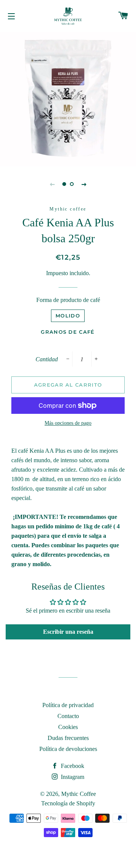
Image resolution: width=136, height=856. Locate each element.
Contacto (68, 716)
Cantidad (47, 359)
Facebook (71, 766)
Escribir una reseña (68, 631)
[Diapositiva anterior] (52, 184)
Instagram (71, 777)
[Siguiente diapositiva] (84, 184)
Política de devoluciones (68, 749)
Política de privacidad (68, 705)
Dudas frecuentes (68, 738)
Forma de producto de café (68, 300)
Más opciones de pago (68, 423)
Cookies (68, 727)
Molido (68, 316)
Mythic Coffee (78, 794)
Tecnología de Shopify (68, 803)
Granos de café (67, 332)
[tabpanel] (68, 98)
